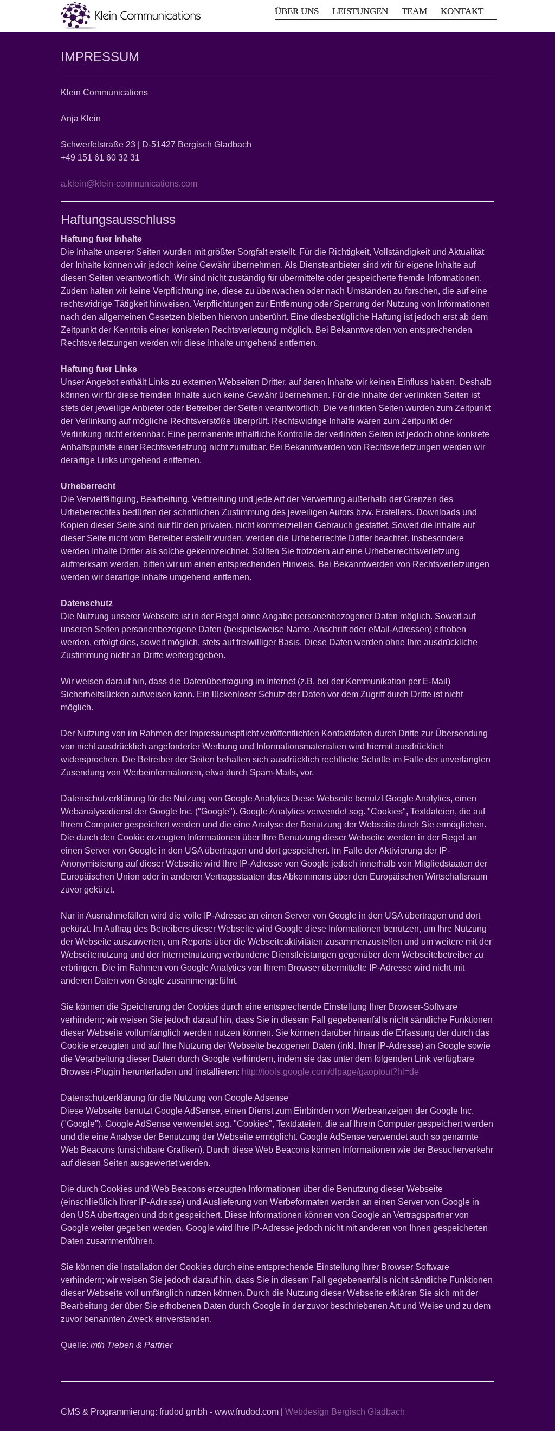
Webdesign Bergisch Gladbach (345, 1411)
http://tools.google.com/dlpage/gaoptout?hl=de (330, 1071)
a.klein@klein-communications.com (129, 183)
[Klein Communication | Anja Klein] (131, 15)
